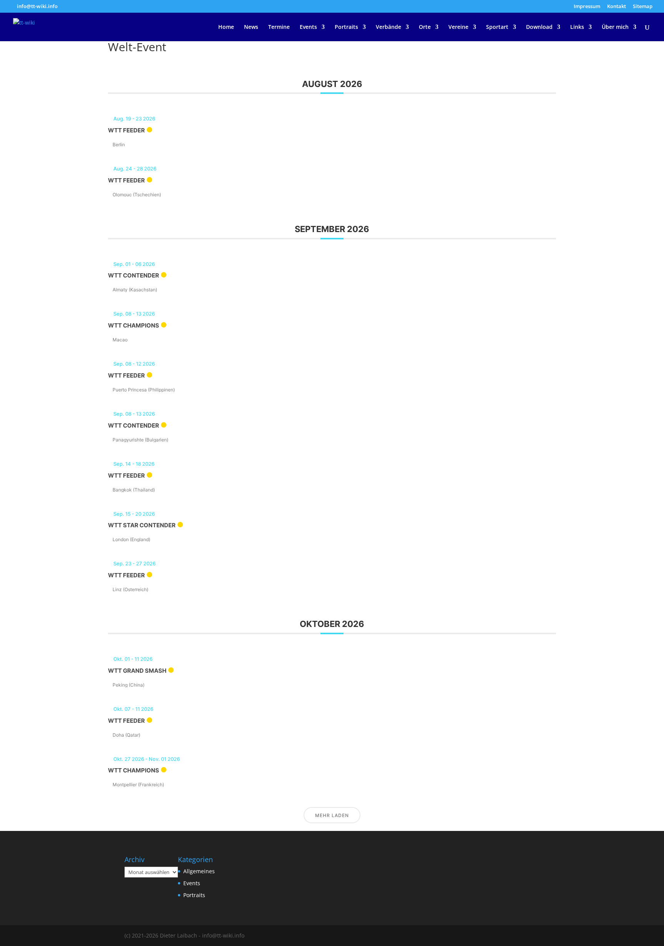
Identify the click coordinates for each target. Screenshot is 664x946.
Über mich (615, 27)
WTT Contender (133, 275)
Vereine (458, 27)
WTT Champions (133, 325)
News (251, 27)
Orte (425, 27)
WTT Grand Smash (137, 670)
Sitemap (642, 7)
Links (577, 27)
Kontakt (616, 7)
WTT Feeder (126, 130)
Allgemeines (199, 871)
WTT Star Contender (142, 525)
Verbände (388, 27)
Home (226, 27)
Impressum (587, 7)
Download (539, 27)
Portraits (346, 27)
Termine (279, 27)
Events (308, 27)
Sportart (497, 27)
